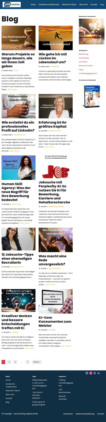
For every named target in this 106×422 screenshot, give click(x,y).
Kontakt (94, 4)
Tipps (16, 70)
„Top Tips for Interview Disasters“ (37, 395)
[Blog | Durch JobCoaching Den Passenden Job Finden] (91, 44)
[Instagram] (90, 373)
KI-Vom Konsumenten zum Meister (55, 321)
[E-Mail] (94, 373)
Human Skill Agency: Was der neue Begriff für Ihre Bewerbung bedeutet (16, 192)
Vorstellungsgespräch (88, 73)
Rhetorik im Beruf (69, 4)
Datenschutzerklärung (85, 414)
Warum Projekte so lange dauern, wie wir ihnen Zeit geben (18, 60)
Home (33, 4)
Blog (102, 4)
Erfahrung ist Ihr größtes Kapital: (53, 124)
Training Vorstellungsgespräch (66, 383)
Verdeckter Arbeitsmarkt (49, 4)
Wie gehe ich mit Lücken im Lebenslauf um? (53, 58)
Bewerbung (55, 66)
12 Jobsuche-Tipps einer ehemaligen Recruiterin (18, 258)
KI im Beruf (60, 206)
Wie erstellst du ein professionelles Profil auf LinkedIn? (18, 126)
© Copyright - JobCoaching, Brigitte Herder (20, 414)
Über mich (83, 4)
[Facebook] (86, 373)
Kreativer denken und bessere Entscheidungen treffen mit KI (17, 322)
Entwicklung (16, 204)
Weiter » (36, 362)
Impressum (68, 414)
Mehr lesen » (12, 89)
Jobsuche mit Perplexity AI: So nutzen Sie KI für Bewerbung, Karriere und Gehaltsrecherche (54, 192)
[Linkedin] (98, 373)
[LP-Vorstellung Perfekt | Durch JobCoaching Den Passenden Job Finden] (91, 110)
